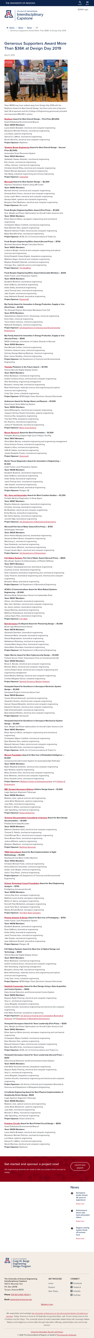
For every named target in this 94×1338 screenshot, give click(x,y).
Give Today (53, 1291)
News (20, 27)
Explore (51, 1287)
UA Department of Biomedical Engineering (37, 522)
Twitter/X (77, 1287)
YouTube (77, 1295)
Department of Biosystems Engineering (33, 1018)
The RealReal (25, 268)
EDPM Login (83, 9)
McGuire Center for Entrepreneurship (36, 781)
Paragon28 (24, 299)
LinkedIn (77, 1291)
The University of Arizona (66, 1335)
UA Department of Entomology (32, 553)
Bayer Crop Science (27, 428)
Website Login (47, 1304)
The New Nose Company (30, 913)
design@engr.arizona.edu (21, 1299)
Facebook (77, 1283)
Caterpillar (23, 177)
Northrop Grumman (27, 847)
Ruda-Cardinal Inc (27, 813)
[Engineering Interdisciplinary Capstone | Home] (25, 15)
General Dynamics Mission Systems (34, 681)
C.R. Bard (23, 619)
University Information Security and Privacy (47, 1332)
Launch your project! (80, 1166)
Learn (50, 1283)
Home (11, 27)
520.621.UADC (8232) (20, 1294)
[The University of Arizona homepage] (20, 3)
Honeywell (24, 456)
